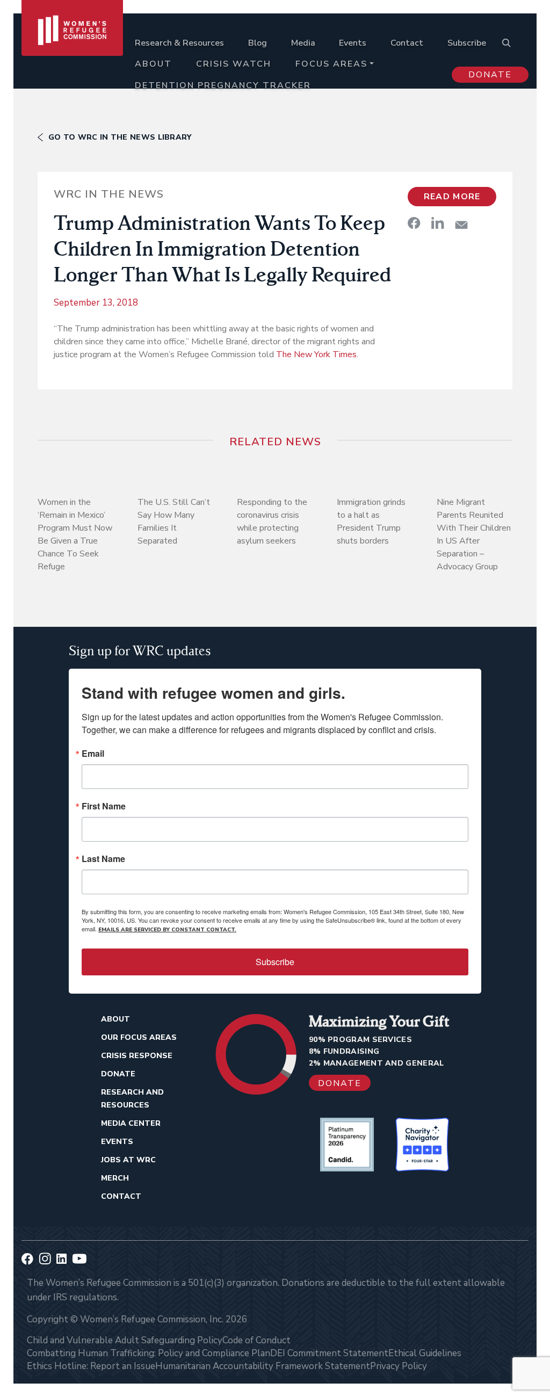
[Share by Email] (461, 225)
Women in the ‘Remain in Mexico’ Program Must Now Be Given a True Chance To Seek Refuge (75, 534)
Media (303, 43)
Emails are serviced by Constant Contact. (167, 929)
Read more (452, 196)
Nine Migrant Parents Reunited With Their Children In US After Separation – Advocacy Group (474, 534)
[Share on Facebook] (414, 223)
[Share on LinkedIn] (437, 223)
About (153, 64)
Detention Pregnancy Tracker (223, 85)
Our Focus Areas (139, 1037)
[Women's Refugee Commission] (72, 54)
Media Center (131, 1123)
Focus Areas (331, 64)
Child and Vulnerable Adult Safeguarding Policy (124, 1340)
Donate (490, 75)
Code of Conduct (256, 1340)
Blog (257, 43)
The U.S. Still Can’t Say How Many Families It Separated (174, 521)
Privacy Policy (398, 1366)
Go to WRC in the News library (120, 137)
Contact (406, 43)
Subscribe (466, 43)
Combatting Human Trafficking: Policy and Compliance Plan (148, 1353)
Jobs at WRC (128, 1160)
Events (352, 43)
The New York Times (316, 354)
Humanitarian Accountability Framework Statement (262, 1366)
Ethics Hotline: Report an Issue (91, 1366)
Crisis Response (136, 1056)
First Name (104, 806)
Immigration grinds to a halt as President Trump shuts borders (371, 521)
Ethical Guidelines (424, 1353)
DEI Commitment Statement (329, 1353)
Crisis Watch (233, 64)
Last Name (103, 859)
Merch (115, 1178)
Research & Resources (179, 43)
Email (93, 753)
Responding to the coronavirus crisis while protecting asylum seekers (272, 521)
